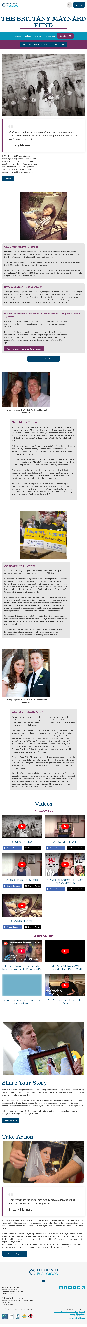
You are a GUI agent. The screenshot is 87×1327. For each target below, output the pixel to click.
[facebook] (65, 1287)
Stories (38, 36)
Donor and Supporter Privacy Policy (66, 1312)
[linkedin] (74, 1287)
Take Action (50, 36)
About (18, 36)
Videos (28, 36)
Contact (82, 1312)
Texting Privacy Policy (77, 1314)
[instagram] (61, 1287)
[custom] (78, 1287)
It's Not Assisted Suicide (76, 1318)
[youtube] (70, 1287)
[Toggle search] (69, 5)
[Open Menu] (42, 5)
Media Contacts (79, 1316)
